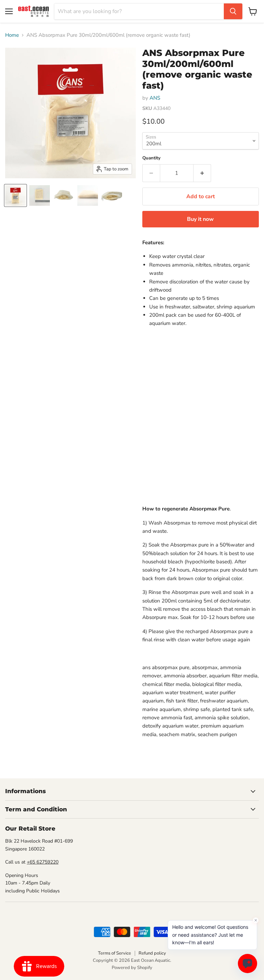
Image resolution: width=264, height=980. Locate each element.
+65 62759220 (42, 862)
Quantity (151, 158)
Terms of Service (114, 953)
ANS (155, 97)
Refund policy (152, 953)
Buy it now (200, 219)
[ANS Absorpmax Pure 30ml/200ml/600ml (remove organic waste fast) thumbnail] (15, 195)
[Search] (233, 11)
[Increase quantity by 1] (202, 173)
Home (12, 35)
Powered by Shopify (132, 968)
